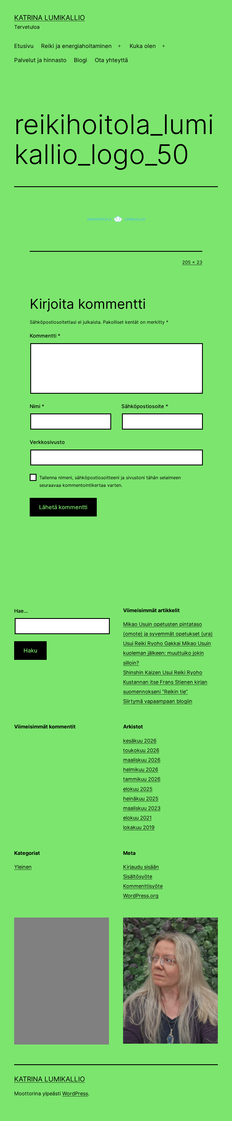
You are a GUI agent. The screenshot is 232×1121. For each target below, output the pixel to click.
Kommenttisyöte (143, 886)
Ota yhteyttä (111, 60)
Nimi (37, 406)
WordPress (75, 1093)
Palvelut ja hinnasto (40, 60)
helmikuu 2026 (140, 769)
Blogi (80, 60)
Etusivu (24, 46)
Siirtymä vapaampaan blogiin (157, 701)
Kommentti (45, 336)
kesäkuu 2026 (139, 741)
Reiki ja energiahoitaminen (76, 46)
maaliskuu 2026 (141, 760)
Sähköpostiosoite (144, 406)
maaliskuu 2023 (141, 808)
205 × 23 (192, 262)
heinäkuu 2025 (140, 799)
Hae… (21, 611)
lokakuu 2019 (138, 827)
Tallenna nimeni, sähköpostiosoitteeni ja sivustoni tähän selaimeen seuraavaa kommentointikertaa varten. (110, 481)
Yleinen (23, 867)
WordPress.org (140, 896)
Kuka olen (143, 46)
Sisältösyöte (137, 876)
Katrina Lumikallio (49, 18)
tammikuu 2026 (141, 779)
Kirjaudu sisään (141, 867)
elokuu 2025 (137, 789)
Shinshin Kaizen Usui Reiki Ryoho (162, 672)
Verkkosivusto (47, 442)
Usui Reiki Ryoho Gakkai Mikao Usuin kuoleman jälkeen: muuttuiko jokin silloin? (167, 652)
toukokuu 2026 (141, 750)
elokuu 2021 (137, 818)
